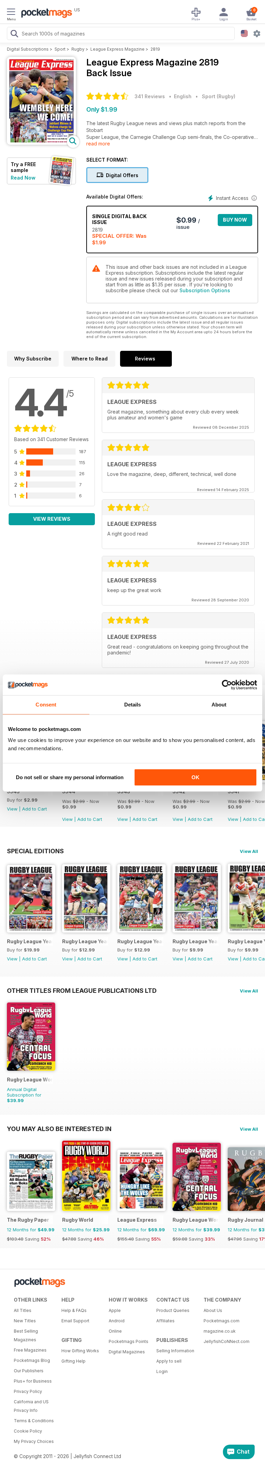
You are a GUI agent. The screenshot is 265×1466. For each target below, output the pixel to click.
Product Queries (172, 1310)
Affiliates (165, 1320)
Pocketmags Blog (32, 1360)
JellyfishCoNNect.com (225, 1341)
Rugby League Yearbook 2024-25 (85, 941)
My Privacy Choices (34, 1441)
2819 (155, 49)
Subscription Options (204, 290)
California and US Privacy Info (31, 1406)
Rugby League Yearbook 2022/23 (195, 941)
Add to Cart (34, 809)
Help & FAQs (74, 1310)
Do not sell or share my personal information (70, 777)
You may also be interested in (59, 1128)
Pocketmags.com (221, 1320)
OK (195, 777)
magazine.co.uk (220, 1331)
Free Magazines (30, 1350)
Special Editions (35, 850)
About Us (213, 1310)
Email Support (75, 1320)
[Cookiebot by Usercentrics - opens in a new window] (227, 685)
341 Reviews (150, 96)
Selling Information (175, 1350)
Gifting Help (73, 1361)
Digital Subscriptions (28, 49)
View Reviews (51, 519)
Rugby (78, 49)
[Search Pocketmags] (14, 34)
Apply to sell (168, 1361)
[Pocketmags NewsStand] (45, 14)
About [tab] (219, 704)
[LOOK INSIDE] (41, 143)
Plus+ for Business (33, 1381)
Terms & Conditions (34, 1420)
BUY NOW (235, 220)
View (12, 809)
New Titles (25, 1320)
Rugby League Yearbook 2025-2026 (30, 941)
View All (249, 851)
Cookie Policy (28, 1431)
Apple (115, 1310)
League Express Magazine (117, 49)
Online (115, 1331)
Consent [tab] (46, 704)
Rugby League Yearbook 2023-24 (140, 941)
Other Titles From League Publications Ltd (82, 990)
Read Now (23, 178)
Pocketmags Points (128, 1341)
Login (162, 1371)
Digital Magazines (127, 1351)
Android (117, 1320)
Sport (60, 49)
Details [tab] (132, 704)
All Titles (22, 1310)
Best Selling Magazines (26, 1335)
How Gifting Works (80, 1350)
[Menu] (11, 13)
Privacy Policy (28, 1391)
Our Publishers (28, 1370)
